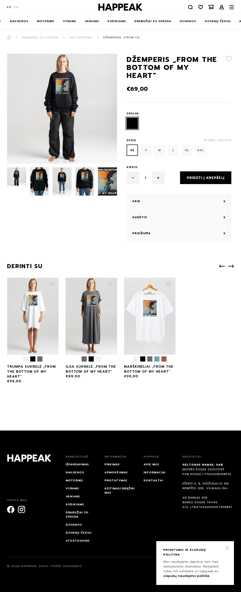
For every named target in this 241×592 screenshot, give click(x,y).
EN (16, 7)
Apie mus (151, 464)
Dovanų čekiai (218, 21)
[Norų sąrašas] (201, 7)
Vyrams (69, 21)
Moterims (45, 21)
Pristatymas (115, 480)
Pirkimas (112, 464)
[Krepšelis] (211, 7)
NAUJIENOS (19, 21)
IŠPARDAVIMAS (77, 464)
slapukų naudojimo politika (186, 575)
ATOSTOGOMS (78, 541)
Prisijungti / (222, 7)
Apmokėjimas (116, 472)
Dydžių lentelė (217, 140)
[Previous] (222, 266)
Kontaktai (153, 480)
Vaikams (92, 21)
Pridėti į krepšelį (206, 177)
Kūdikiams (117, 21)
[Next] (231, 266)
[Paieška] (190, 7)
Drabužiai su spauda (152, 21)
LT (9, 7)
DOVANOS (188, 21)
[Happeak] (120, 7)
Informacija (154, 472)
